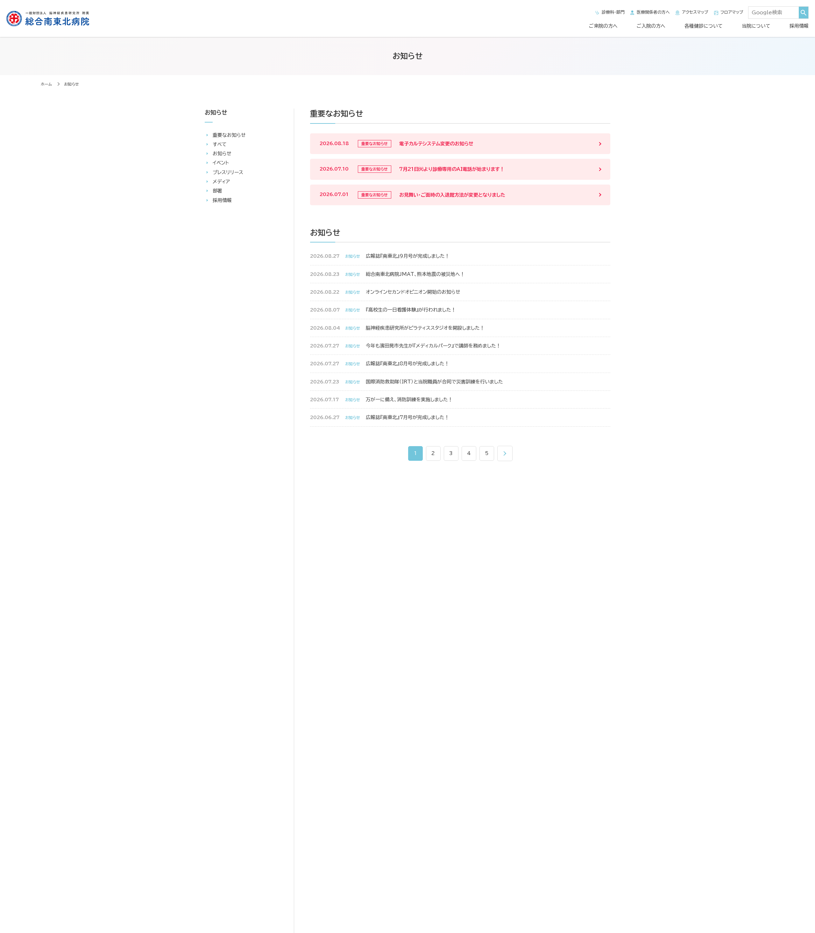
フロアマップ (731, 12)
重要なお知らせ (229, 135)
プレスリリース (228, 172)
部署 (217, 190)
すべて (220, 144)
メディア (221, 181)
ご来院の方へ (603, 26)
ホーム (46, 84)
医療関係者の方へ (653, 12)
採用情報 (799, 26)
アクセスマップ (695, 12)
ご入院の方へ (651, 26)
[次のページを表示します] (505, 453)
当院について (756, 26)
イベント (221, 162)
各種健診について (703, 26)
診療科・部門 (613, 12)
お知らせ (222, 153)
